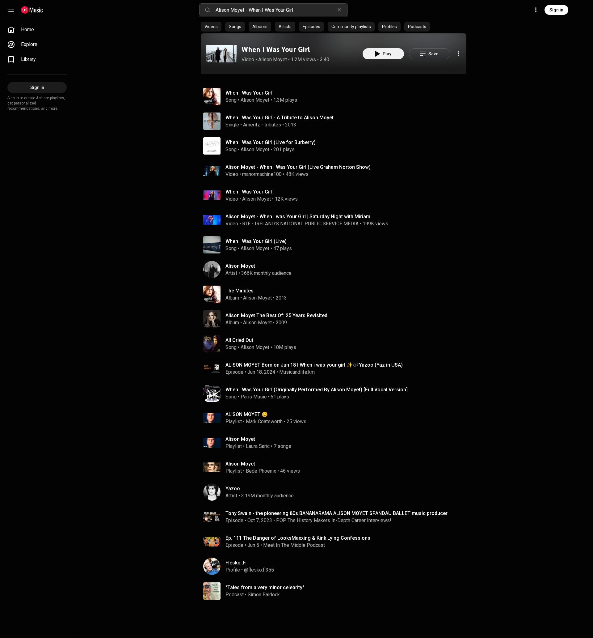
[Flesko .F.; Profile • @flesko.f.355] (336, 566)
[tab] (211, 27)
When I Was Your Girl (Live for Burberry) (270, 142)
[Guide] (11, 10)
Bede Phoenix (261, 471)
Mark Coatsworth (264, 421)
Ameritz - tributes (262, 125)
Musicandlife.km (297, 372)
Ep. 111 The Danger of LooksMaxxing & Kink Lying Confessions (297, 538)
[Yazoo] (336, 492)
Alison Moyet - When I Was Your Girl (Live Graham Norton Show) (298, 167)
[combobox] (281, 10)
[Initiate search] (207, 10)
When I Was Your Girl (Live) (256, 241)
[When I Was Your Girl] (221, 53)
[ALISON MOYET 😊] (336, 418)
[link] (37, 29)
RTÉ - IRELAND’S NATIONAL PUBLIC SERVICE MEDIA (300, 224)
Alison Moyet (272, 59)
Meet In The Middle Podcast (294, 545)
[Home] (32, 10)
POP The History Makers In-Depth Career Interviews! (333, 520)
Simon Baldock (264, 595)
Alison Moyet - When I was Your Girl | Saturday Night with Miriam (297, 216)
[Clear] (339, 10)
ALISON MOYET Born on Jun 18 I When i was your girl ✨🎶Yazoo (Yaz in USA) (314, 365)
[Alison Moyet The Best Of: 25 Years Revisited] (336, 319)
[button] (221, 53)
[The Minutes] (336, 294)
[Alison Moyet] (336, 269)
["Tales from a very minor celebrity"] (336, 591)
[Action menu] (458, 53)
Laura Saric (258, 446)
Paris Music (254, 397)
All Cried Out (239, 340)
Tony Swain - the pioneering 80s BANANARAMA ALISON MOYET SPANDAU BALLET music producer (336, 513)
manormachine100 (262, 174)
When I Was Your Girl (276, 49)
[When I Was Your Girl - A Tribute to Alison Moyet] (336, 121)
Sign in (556, 9)
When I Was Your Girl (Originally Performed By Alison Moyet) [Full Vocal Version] (316, 390)
